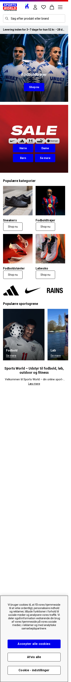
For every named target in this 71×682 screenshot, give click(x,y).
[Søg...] (7, 18)
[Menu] (60, 7)
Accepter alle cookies (34, 644)
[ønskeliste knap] (43, 7)
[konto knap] (35, 7)
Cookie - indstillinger (34, 670)
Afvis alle (34, 657)
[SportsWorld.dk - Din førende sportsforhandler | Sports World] (10, 7)
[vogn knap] (52, 7)
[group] (34, 290)
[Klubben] (27, 6)
